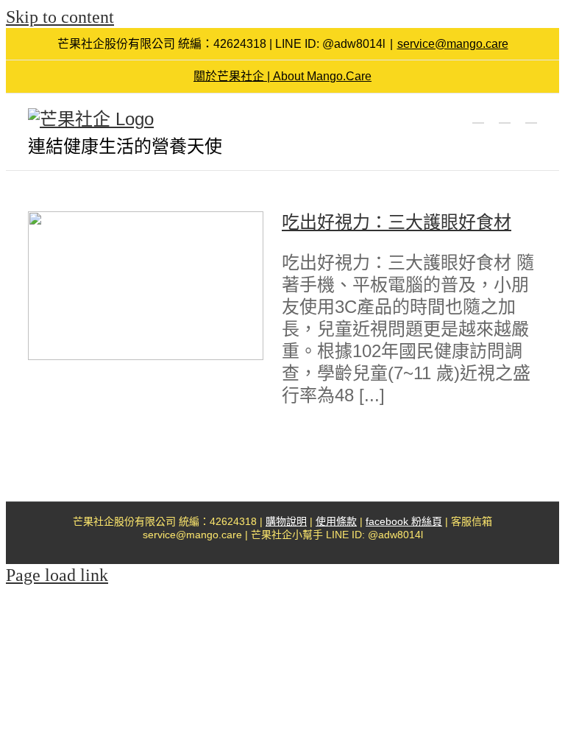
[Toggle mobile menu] (531, 116)
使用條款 (336, 521)
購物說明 (286, 521)
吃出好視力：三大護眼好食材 (396, 222)
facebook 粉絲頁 (404, 521)
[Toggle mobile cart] (478, 116)
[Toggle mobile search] (505, 116)
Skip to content (60, 17)
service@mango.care (452, 44)
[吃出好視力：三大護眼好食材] (145, 285)
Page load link (57, 575)
